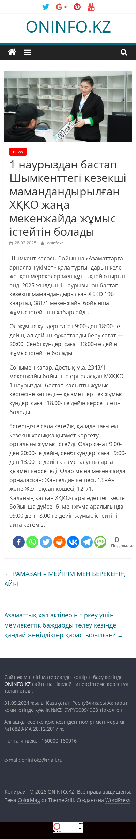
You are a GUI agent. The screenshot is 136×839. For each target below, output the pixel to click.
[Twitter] (46, 542)
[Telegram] (87, 542)
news (18, 152)
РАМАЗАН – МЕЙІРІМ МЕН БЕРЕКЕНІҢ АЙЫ (64, 578)
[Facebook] (19, 542)
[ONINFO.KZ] (12, 52)
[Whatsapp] (32, 542)
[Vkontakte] (73, 542)
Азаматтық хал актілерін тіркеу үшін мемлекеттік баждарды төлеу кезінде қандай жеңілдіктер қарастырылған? (63, 625)
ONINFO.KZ (68, 26)
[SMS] (100, 542)
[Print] (59, 542)
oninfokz (55, 243)
